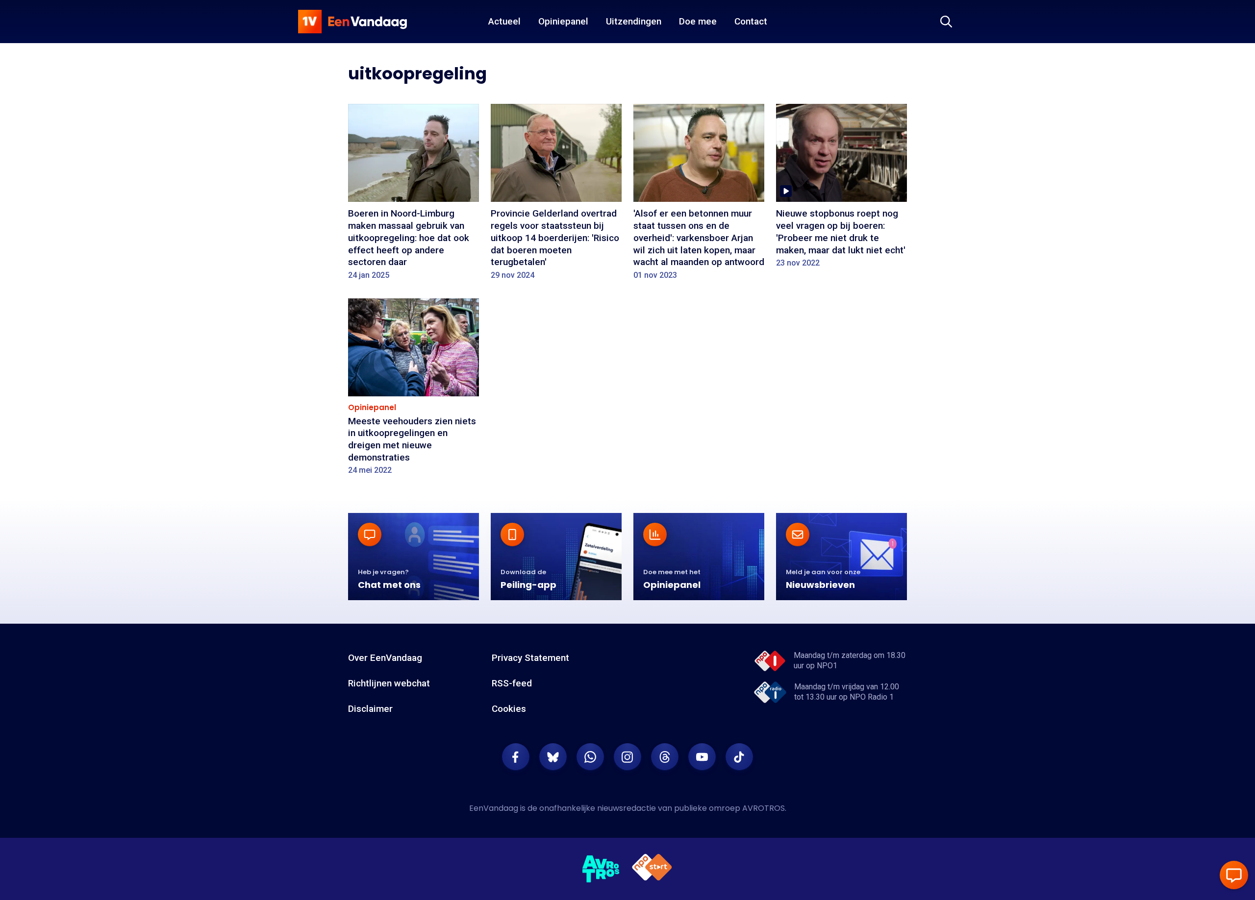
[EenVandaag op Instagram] (627, 757)
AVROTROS (763, 808)
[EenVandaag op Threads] (664, 757)
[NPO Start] (652, 868)
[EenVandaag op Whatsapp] (590, 757)
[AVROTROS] (601, 869)
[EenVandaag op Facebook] (515, 757)
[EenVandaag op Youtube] (702, 757)
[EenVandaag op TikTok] (739, 757)
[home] (352, 21)
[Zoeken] (946, 21)
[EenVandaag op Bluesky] (553, 757)
